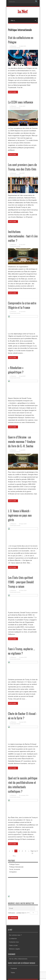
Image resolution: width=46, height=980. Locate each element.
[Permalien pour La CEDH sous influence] (23, 125)
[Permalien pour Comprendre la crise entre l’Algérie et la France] (23, 317)
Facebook (14, 968)
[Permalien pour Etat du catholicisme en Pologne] (23, 65)
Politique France (14, 864)
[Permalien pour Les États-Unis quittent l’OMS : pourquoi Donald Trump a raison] (23, 596)
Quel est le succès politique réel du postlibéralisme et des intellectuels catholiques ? (22, 785)
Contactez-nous (14, 942)
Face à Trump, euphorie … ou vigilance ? (21, 651)
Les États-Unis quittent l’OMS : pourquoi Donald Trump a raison (21, 582)
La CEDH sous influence (20, 102)
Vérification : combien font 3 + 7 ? (18, 913)
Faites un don (13, 945)
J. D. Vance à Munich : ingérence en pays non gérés (20, 515)
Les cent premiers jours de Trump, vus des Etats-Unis (22, 166)
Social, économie (14, 869)
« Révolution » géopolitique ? (16, 369)
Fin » (14, 856)
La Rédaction (13, 46)
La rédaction (13, 938)
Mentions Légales (14, 949)
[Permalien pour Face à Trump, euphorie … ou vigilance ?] (23, 663)
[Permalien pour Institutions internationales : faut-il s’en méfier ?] (23, 264)
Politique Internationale (16, 867)
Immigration (13, 872)
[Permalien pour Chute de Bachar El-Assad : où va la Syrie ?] (23, 727)
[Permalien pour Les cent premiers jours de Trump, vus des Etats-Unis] (23, 192)
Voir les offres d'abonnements (18, 959)
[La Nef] (23, 12)
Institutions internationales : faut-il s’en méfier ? (23, 236)
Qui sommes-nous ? (15, 935)
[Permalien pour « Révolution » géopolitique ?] (23, 381)
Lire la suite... (13, 92)
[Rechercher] (36, 1)
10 (32, 853)
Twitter (13, 972)
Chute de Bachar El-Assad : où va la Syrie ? (22, 715)
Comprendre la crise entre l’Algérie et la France (22, 305)
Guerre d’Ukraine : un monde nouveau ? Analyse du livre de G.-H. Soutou (21, 441)
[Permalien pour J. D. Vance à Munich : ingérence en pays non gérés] (23, 529)
